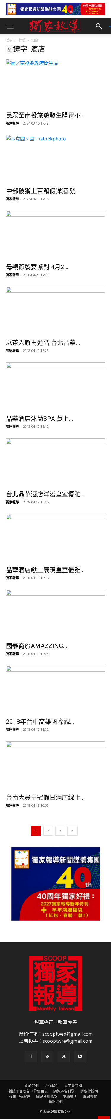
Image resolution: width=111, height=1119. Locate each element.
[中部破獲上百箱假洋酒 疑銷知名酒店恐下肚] (55, 159)
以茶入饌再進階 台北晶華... (43, 342)
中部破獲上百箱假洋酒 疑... (43, 191)
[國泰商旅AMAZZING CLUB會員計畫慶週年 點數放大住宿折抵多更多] (55, 614)
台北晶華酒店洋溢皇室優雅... (45, 494)
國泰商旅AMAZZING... (36, 645)
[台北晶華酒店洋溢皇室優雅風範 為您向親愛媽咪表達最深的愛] (55, 462)
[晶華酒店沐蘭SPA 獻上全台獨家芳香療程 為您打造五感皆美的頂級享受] (55, 386)
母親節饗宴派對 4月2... (37, 267)
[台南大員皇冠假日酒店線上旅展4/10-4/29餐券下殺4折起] (55, 765)
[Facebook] (31, 1056)
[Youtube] (80, 1056)
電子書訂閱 (73, 1085)
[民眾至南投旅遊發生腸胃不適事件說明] (55, 83)
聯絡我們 (56, 1101)
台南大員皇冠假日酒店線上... (45, 797)
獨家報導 (12, 123)
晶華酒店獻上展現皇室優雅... (45, 569)
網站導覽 (90, 1096)
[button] (10, 26)
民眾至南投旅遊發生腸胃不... (45, 115)
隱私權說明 (89, 1091)
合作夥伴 (51, 1085)
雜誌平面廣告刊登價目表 (28, 1091)
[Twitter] (64, 1056)
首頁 (9, 40)
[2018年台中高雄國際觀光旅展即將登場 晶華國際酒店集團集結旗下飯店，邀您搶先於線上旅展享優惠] (55, 690)
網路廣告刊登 (64, 1091)
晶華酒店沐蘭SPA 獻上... (39, 418)
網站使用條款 (46, 1096)
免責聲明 (70, 1096)
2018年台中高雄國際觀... (40, 721)
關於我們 (32, 1085)
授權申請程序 (19, 1096)
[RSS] (47, 1056)
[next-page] (72, 831)
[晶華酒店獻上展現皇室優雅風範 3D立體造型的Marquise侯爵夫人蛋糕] (55, 538)
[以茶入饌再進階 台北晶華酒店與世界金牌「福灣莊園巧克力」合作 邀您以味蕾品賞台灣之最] (55, 311)
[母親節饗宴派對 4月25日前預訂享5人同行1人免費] (55, 235)
